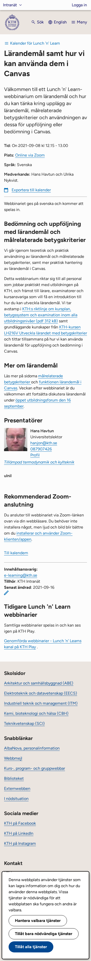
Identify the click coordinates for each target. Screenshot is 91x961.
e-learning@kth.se (20, 575)
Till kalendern (16, 552)
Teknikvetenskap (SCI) (24, 723)
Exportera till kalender (31, 190)
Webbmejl (13, 758)
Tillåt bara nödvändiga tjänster (43, 933)
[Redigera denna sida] (6, 593)
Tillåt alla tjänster (31, 946)
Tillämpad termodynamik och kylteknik (39, 462)
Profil (35, 455)
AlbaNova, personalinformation (32, 748)
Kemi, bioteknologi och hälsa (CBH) (36, 713)
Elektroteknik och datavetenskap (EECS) (40, 693)
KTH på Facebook (20, 823)
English (60, 22)
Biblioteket (14, 778)
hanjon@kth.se (43, 443)
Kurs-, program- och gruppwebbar (34, 768)
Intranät (10, 5)
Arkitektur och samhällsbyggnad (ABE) (38, 683)
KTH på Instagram (20, 843)
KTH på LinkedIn (18, 833)
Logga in (79, 5)
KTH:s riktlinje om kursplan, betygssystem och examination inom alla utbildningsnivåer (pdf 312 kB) (40, 314)
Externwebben (17, 788)
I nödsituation (16, 798)
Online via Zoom (30, 155)
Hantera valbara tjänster (38, 920)
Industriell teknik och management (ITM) (41, 703)
